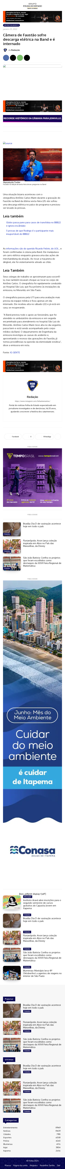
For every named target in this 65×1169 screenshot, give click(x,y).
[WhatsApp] (20, 58)
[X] (13, 58)
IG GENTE (15, 352)
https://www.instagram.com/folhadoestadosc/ (32, 401)
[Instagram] (32, 416)
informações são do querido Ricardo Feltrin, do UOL (32, 248)
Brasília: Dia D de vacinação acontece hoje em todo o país (42, 525)
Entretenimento (11, 25)
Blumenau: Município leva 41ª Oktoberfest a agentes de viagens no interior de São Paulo (42, 973)
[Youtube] (37, 416)
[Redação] (5, 50)
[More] (58, 437)
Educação (27, 897)
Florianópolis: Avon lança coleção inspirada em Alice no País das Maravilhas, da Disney (40, 543)
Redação (15, 50)
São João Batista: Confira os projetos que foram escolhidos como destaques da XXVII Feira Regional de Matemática (42, 561)
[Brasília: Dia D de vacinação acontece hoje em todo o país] (12, 529)
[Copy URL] (27, 58)
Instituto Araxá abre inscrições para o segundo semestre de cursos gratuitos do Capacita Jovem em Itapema (42, 904)
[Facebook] (6, 58)
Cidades (7, 534)
